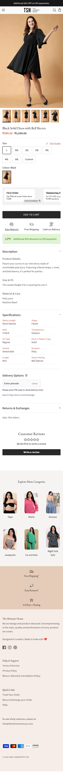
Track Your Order (11, 694)
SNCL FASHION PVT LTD (19, 757)
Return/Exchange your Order (17, 699)
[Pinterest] (15, 647)
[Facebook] (4, 647)
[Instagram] (9, 647)
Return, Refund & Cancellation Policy (21, 675)
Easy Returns (12, 229)
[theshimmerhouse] (31, 10)
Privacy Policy (9, 670)
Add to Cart (31, 214)
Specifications (11, 315)
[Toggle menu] (3, 10)
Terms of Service (11, 665)
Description (9, 251)
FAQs (5, 704)
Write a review (31, 452)
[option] (31, 61)
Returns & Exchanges (16, 408)
